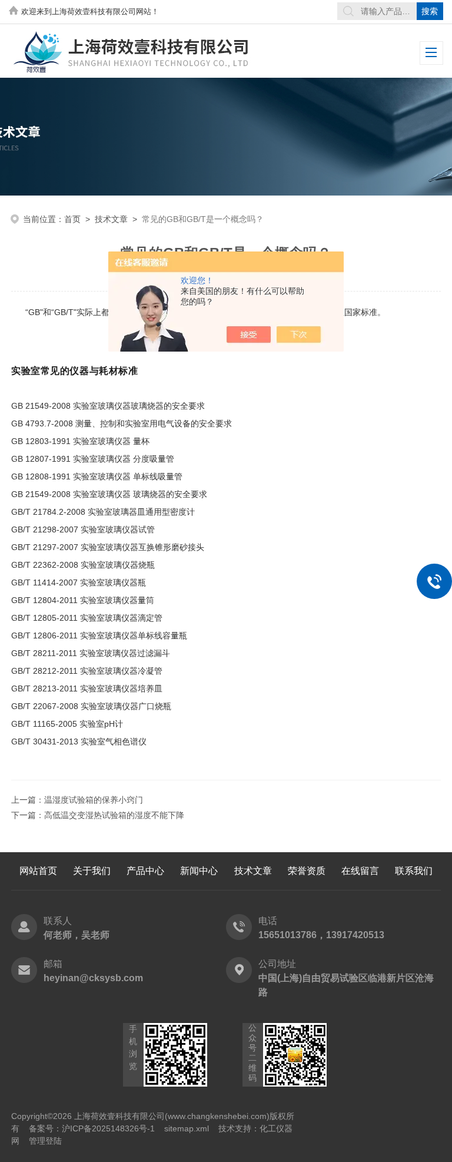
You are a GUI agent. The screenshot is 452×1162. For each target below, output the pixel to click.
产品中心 (145, 871)
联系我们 (414, 871)
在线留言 (360, 871)
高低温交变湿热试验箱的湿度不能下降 (114, 815)
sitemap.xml (186, 1128)
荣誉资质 (306, 871)
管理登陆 (45, 1141)
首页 (72, 219)
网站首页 (38, 871)
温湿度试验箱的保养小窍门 (93, 800)
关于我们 (92, 871)
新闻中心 (199, 871)
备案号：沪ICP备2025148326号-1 (92, 1128)
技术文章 (111, 219)
